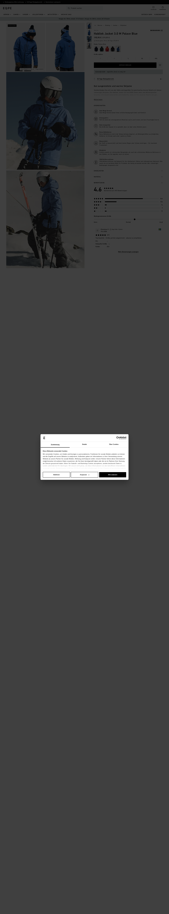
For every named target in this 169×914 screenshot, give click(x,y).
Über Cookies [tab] (114, 444)
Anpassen (83, 475)
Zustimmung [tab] (55, 444)
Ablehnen (56, 475)
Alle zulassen (112, 475)
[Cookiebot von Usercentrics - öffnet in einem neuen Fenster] (117, 437)
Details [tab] (84, 444)
